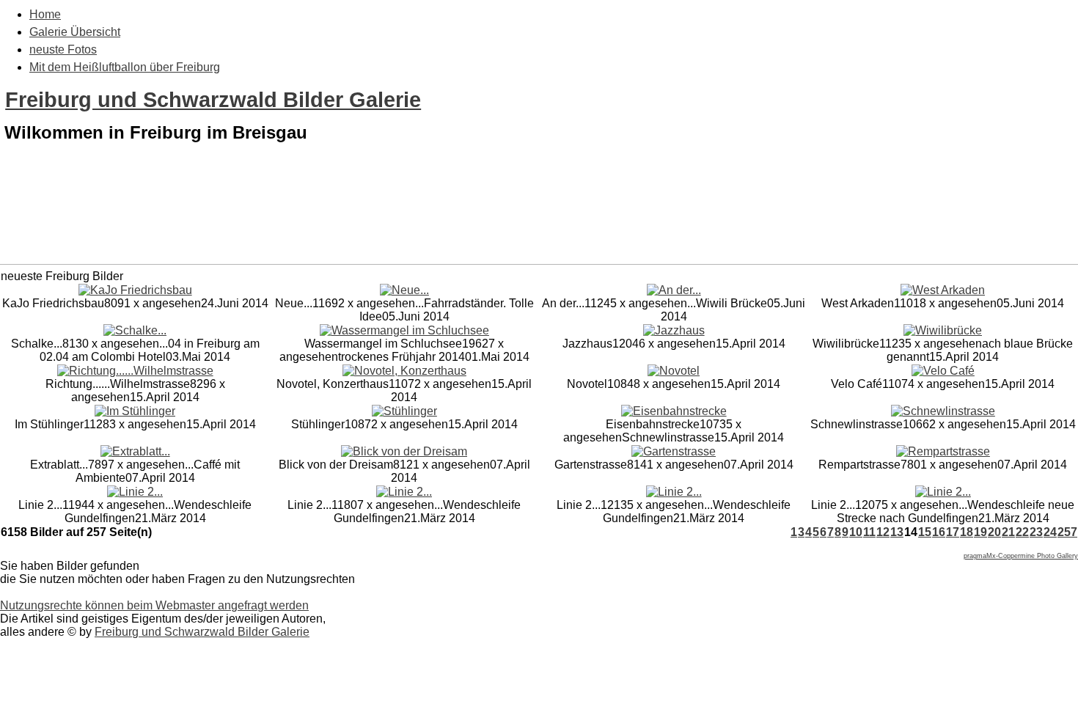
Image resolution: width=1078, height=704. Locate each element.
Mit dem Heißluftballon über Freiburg (124, 67)
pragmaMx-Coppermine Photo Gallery (1021, 556)
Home (45, 14)
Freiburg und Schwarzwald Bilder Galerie (213, 99)
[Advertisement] (539, 226)
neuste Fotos (63, 49)
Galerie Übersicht (74, 32)
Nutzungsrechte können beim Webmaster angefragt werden (154, 605)
